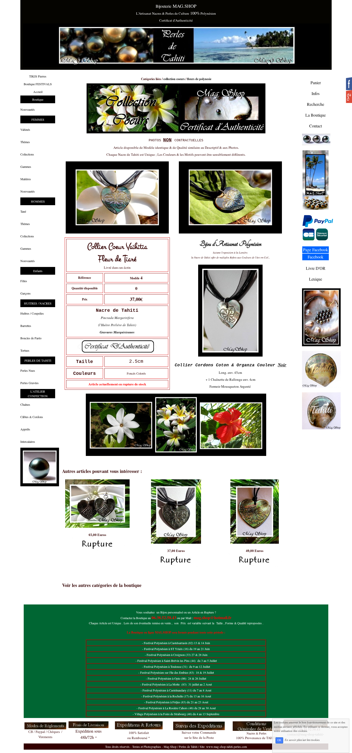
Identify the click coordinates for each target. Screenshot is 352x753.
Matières (25, 179)
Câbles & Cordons (31, 417)
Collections (27, 154)
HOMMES (38, 201)
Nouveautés (27, 109)
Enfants (38, 271)
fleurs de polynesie (199, 79)
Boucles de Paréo (30, 338)
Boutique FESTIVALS (38, 84)
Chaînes (25, 404)
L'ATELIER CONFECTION (38, 393)
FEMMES (37, 119)
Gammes (25, 167)
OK (279, 740)
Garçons (25, 293)
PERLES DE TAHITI (37, 360)
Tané (23, 211)
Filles (23, 281)
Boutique (37, 99)
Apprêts (25, 429)
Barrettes (25, 326)
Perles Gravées (29, 383)
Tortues (24, 350)
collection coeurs (174, 79)
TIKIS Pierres (37, 76)
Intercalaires (27, 441)
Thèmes (25, 142)
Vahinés (25, 129)
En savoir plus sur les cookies (302, 740)
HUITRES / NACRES (38, 303)
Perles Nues (27, 370)
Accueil (38, 92)
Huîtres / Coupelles (32, 313)
